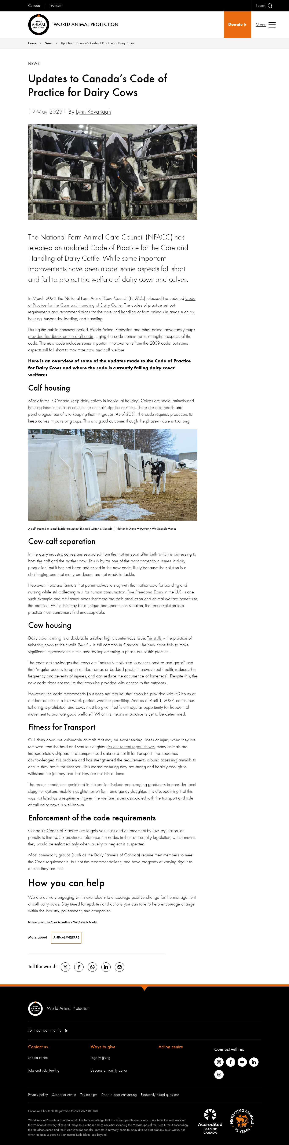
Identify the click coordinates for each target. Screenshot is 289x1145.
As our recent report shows (131, 747)
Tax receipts (88, 1095)
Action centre (170, 1047)
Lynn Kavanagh (93, 112)
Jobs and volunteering (43, 1070)
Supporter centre (64, 1095)
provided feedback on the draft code (60, 336)
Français (56, 5)
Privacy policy (38, 1095)
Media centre (38, 1058)
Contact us (38, 1047)
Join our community (45, 1030)
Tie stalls (154, 638)
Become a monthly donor (109, 1070)
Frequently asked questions (160, 1095)
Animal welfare (66, 937)
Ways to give (103, 1047)
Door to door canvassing (119, 1095)
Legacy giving (100, 1058)
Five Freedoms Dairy (145, 592)
